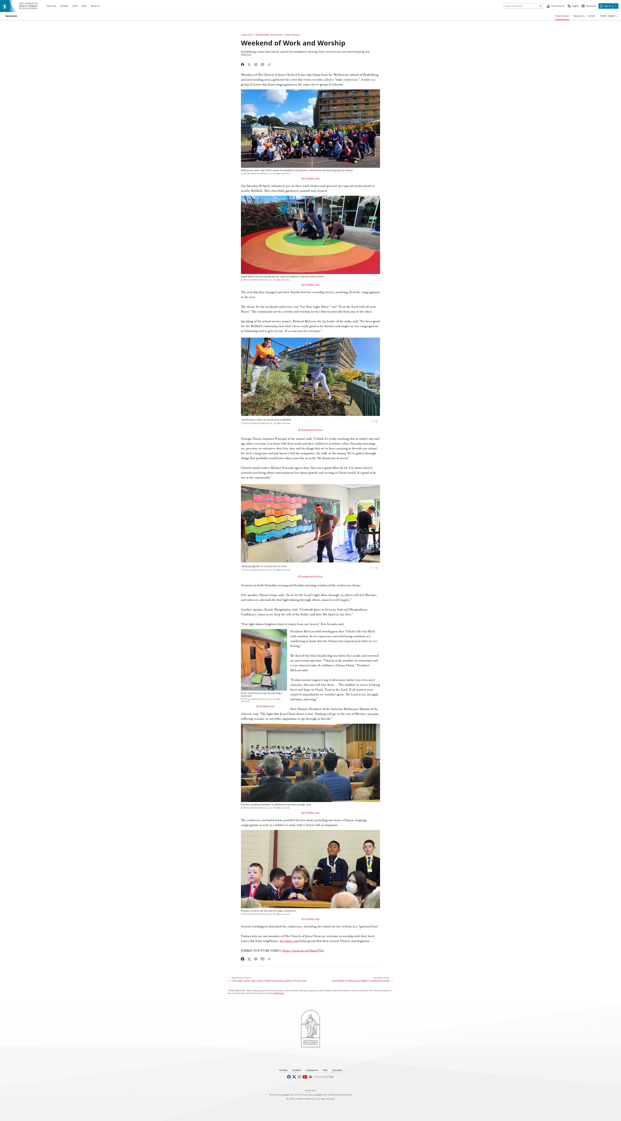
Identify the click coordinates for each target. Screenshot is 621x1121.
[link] (242, 959)
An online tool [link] (289, 941)
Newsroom (11, 16)
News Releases (562, 15)
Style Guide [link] (279, 993)
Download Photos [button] (312, 430)
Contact (591, 15)
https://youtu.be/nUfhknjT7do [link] (303, 951)
